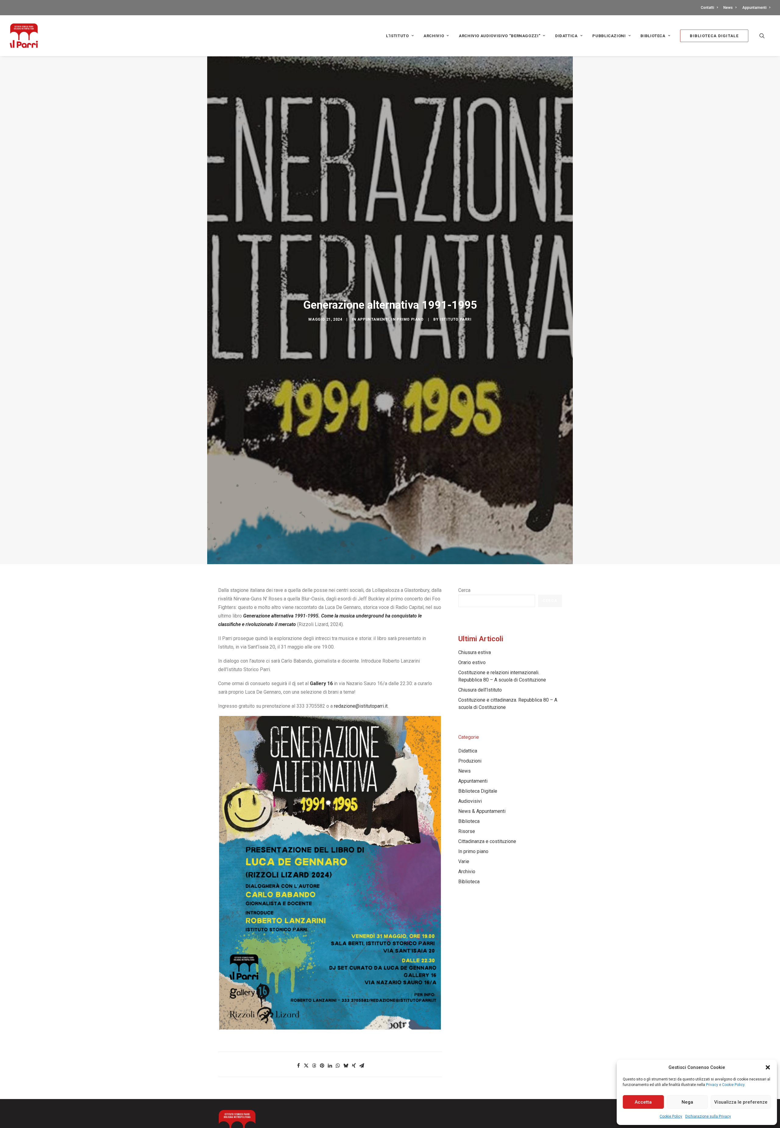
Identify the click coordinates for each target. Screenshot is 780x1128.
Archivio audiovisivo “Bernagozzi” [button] (499, 36)
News (728, 7)
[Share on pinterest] (322, 1065)
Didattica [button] (566, 36)
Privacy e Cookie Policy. (725, 1085)
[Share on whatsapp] (338, 1065)
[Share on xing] (353, 1065)
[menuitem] (710, 7)
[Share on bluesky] (345, 1065)
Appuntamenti (754, 7)
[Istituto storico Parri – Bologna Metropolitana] (24, 35)
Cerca (464, 590)
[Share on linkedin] (330, 1065)
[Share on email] (361, 1065)
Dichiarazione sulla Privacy (708, 1116)
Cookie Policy (671, 1116)
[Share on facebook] (298, 1065)
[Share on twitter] (306, 1065)
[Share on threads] (314, 1065)
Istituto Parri (455, 319)
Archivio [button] (434, 36)
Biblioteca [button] (652, 36)
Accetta (643, 1102)
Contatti (707, 7)
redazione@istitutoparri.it (361, 706)
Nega (687, 1102)
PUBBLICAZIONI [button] (609, 36)
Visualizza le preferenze (741, 1102)
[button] (768, 1067)
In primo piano (407, 319)
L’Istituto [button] (397, 36)
